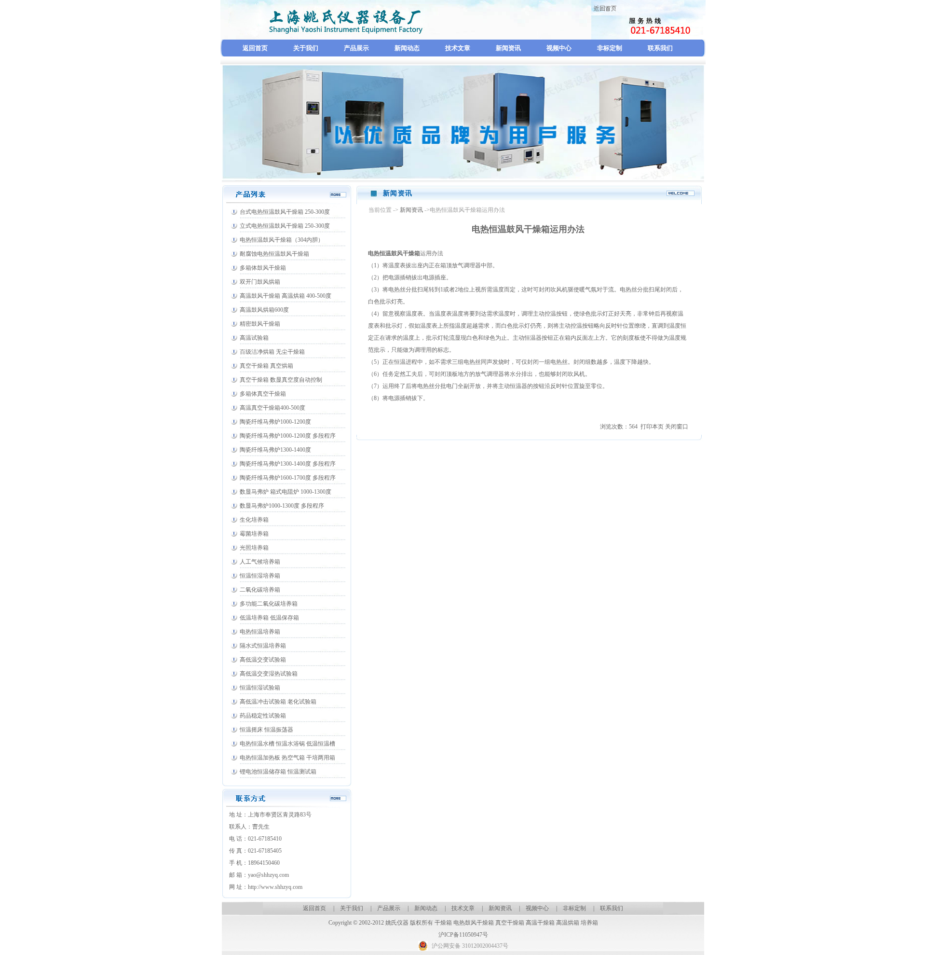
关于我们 (305, 48)
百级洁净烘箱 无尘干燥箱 (272, 351)
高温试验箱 (254, 337)
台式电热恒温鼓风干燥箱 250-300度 (285, 211)
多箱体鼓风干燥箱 (263, 267)
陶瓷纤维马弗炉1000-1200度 (275, 421)
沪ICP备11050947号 (463, 934)
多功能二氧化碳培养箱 (269, 603)
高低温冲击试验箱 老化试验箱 (278, 701)
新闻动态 (407, 48)
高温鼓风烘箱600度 (264, 309)
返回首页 (255, 48)
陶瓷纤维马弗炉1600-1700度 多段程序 (288, 477)
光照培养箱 (254, 547)
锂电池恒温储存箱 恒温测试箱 (278, 771)
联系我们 (660, 48)
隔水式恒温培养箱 (263, 645)
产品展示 (356, 48)
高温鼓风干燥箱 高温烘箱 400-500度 (285, 295)
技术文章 (457, 48)
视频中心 (559, 48)
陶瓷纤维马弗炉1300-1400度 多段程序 (288, 463)
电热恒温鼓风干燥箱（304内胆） (282, 239)
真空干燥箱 (509, 922)
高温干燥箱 (540, 922)
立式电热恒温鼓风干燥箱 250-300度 (285, 225)
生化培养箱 (254, 519)
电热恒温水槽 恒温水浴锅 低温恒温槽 (287, 743)
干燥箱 (443, 922)
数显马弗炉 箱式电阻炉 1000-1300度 (285, 491)
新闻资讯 (508, 48)
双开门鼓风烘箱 (260, 281)
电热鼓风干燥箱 (473, 922)
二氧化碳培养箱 (260, 589)
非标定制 (609, 48)
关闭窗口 (676, 426)
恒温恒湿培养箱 (260, 575)
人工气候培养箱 (260, 561)
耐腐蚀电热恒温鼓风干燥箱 (274, 253)
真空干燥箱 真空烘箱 (266, 365)
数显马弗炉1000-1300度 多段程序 (282, 505)
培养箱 (589, 922)
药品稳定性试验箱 (263, 715)
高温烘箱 (567, 922)
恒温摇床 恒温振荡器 (266, 729)
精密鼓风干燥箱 (260, 323)
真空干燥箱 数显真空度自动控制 (281, 379)
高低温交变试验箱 (263, 659)
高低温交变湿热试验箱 (269, 673)
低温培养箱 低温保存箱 (269, 617)
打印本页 (652, 426)
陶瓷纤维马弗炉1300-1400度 (275, 449)
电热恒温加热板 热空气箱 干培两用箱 (287, 757)
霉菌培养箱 (254, 533)
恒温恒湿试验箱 (260, 687)
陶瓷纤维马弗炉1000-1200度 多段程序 (288, 435)
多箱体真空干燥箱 (263, 393)
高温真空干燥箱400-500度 (272, 407)
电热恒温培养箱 (260, 631)
